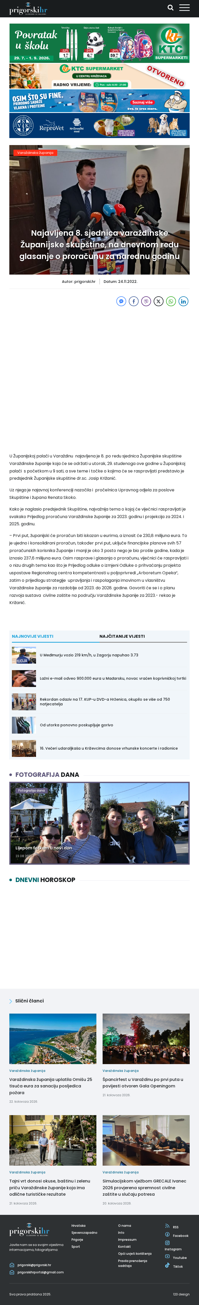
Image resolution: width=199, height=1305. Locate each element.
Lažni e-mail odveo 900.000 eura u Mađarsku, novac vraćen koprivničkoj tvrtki (113, 678)
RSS (176, 1227)
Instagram (173, 1249)
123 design (181, 1294)
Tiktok (178, 1266)
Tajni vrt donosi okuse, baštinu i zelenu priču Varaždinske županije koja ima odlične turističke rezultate (49, 1187)
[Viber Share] (146, 301)
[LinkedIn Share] (183, 301)
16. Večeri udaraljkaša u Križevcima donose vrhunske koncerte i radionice (109, 748)
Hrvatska (79, 1225)
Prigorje (77, 1239)
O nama (124, 1225)
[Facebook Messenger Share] (121, 301)
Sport (76, 1246)
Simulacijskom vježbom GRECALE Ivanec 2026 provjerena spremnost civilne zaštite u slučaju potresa (144, 1187)
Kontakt (124, 1246)
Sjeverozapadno (84, 1232)
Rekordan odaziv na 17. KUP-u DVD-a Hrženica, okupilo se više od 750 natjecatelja (105, 702)
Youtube (180, 1258)
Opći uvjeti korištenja (135, 1253)
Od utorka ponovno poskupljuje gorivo (76, 725)
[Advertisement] (99, 343)
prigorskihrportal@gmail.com (41, 1272)
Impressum (127, 1239)
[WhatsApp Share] (171, 301)
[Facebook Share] (134, 301)
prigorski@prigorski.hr (34, 1265)
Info (121, 1232)
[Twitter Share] (159, 301)
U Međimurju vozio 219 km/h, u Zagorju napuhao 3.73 (89, 655)
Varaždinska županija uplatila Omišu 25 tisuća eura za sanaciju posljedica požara (50, 1086)
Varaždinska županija (35, 152)
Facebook (180, 1236)
